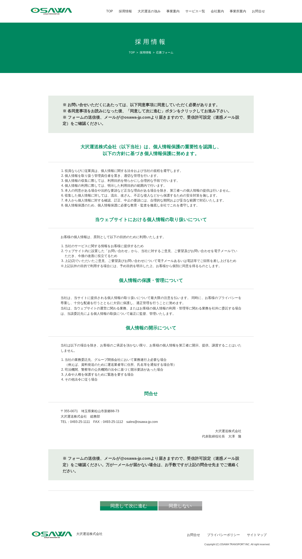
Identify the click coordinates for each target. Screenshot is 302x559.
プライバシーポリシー (223, 535)
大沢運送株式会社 (89, 534)
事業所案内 (238, 11)
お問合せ (258, 11)
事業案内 (173, 11)
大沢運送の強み (149, 11)
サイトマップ (257, 535)
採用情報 (125, 11)
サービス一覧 (195, 11)
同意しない (180, 505)
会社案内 (217, 11)
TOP (109, 11)
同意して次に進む (128, 505)
